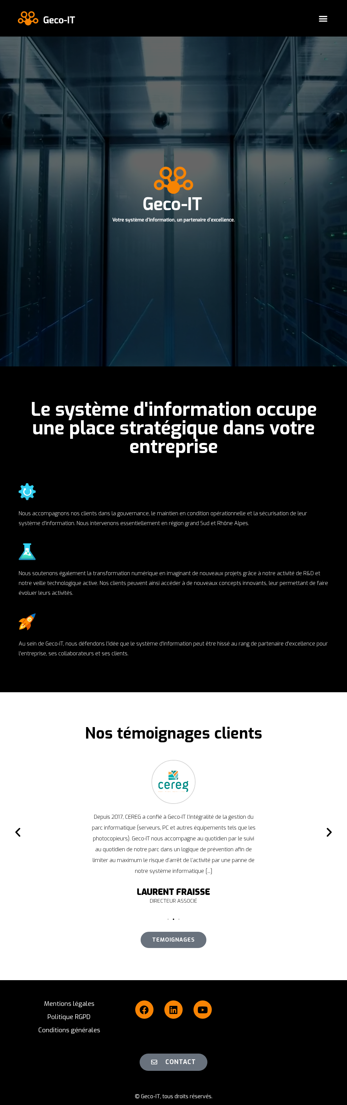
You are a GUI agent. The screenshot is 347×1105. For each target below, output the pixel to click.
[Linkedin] (173, 1009)
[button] (323, 18)
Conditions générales (69, 1030)
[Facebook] (144, 1009)
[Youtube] (202, 1009)
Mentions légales (69, 1003)
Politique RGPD (68, 1017)
